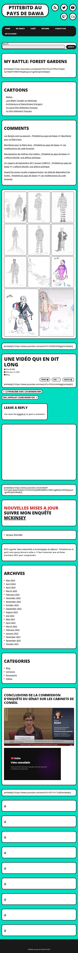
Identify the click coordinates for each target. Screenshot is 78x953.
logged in (21, 414)
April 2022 (11, 622)
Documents (11, 675)
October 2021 (12, 644)
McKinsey (15, 518)
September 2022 (14, 608)
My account (11, 34)
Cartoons (10, 671)
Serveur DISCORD (14, 534)
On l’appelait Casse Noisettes (19, 397)
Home (7, 28)
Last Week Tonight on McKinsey (21, 100)
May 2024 (10, 580)
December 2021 (13, 637)
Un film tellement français (19, 111)
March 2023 (11, 591)
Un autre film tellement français (22, 107)
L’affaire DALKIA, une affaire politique (22, 157)
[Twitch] (64, 16)
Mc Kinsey (20, 28)
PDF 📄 (56, 379)
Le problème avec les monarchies (22, 391)
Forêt (33, 28)
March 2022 (11, 626)
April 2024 (11, 584)
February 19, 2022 (13, 372)
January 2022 (12, 633)
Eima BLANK (10, 369)
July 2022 (10, 615)
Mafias (9, 97)
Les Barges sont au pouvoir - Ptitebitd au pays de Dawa (31, 136)
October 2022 (12, 605)
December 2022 (13, 598)
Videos (9, 678)
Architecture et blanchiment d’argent (24, 104)
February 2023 (13, 594)
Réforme (45, 28)
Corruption (60, 28)
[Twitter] (64, 7)
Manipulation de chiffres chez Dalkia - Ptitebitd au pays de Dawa (35, 154)
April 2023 (11, 587)
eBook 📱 (68, 379)
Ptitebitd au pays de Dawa (25, 10)
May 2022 (10, 619)
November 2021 (13, 640)
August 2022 (12, 612)
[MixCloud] (72, 16)
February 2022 (13, 630)
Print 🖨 (44, 379)
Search (5, 43)
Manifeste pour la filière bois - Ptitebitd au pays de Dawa (31, 145)
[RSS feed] (55, 7)
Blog (7, 375)
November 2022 (13, 601)
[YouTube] (72, 7)
